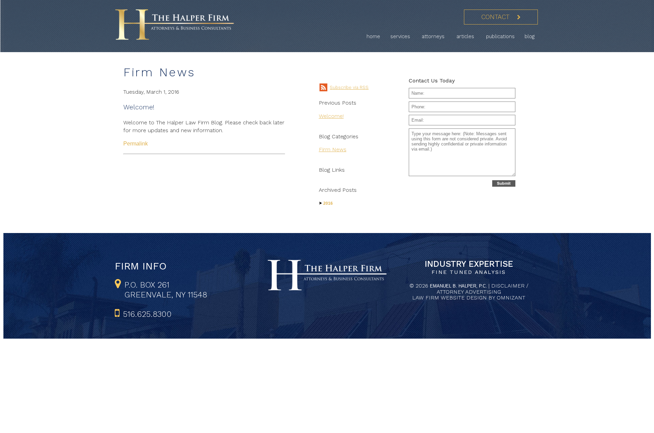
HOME (373, 36)
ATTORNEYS (434, 36)
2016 (328, 203)
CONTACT (495, 17)
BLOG (529, 36)
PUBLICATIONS (500, 36)
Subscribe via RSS (349, 87)
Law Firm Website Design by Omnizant (468, 297)
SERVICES (401, 36)
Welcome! (138, 107)
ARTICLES (466, 36)
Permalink (135, 143)
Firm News (332, 149)
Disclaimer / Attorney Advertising (482, 288)
